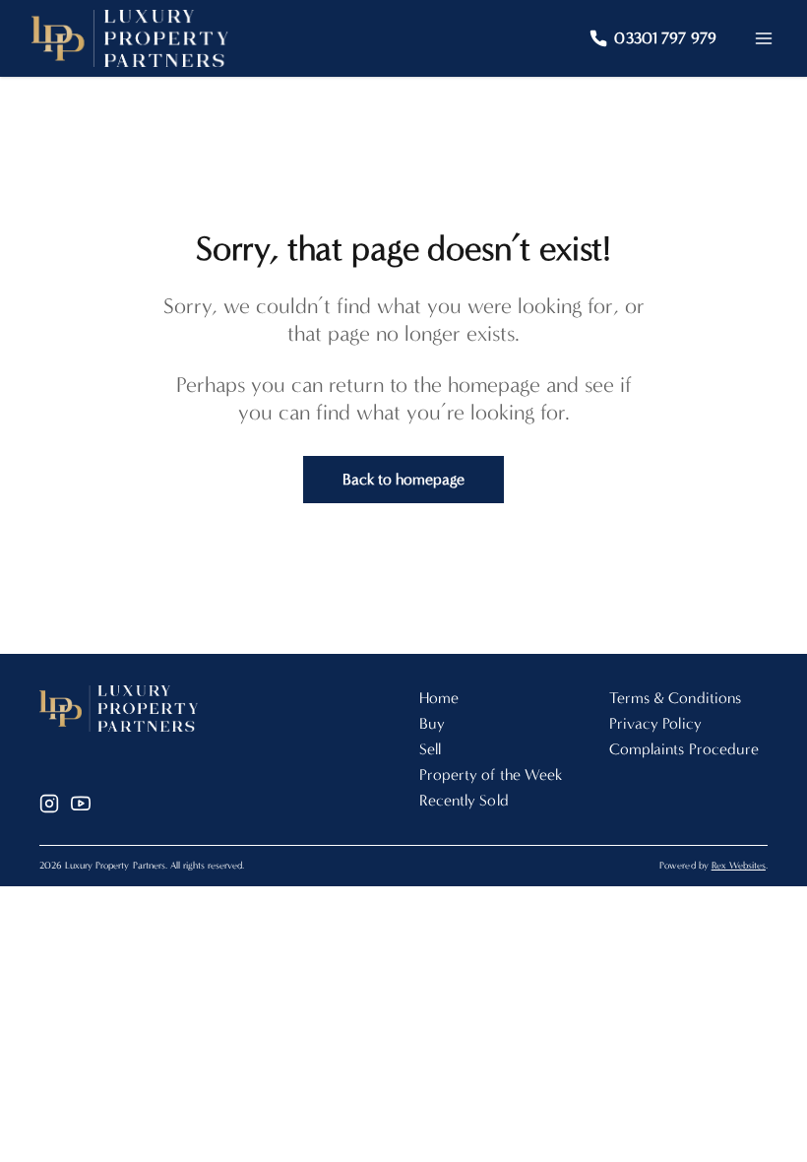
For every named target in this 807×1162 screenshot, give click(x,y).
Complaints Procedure (684, 749)
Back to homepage (404, 479)
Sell (430, 749)
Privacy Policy (655, 723)
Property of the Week (490, 774)
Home (439, 697)
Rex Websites (739, 866)
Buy (432, 723)
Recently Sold (464, 800)
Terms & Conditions (675, 697)
